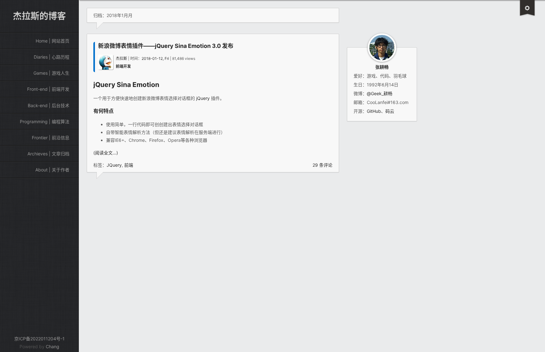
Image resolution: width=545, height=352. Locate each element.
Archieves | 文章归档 (48, 153)
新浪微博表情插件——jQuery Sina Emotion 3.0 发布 (165, 46)
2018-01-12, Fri (155, 58)
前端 (128, 165)
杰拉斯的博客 (39, 16)
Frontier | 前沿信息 (50, 137)
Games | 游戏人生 (51, 73)
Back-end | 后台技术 (48, 105)
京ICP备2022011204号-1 (39, 338)
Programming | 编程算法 (44, 121)
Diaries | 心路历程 (51, 57)
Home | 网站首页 (52, 40)
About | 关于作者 (52, 169)
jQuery (104, 85)
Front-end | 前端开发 (48, 89)
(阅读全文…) (105, 152)
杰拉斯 (121, 58)
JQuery (114, 165)
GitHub (374, 111)
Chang (52, 346)
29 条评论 (322, 165)
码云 (389, 111)
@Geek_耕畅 (379, 93)
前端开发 (123, 66)
